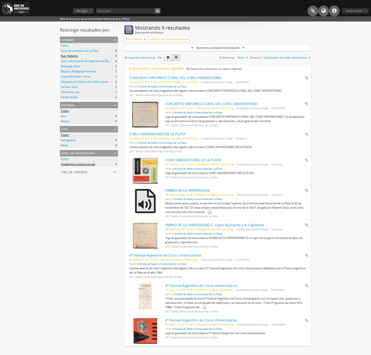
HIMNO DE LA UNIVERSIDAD (187, 190)
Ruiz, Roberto (69, 56)
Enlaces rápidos (334, 11)
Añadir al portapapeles (306, 78)
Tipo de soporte (74, 172)
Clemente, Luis (70, 92)
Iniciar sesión (354, 11)
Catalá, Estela (69, 97)
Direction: (256, 58)
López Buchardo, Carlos (76, 76)
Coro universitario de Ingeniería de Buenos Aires (91, 61)
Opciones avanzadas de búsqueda (217, 48)
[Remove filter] (145, 39)
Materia (67, 105)
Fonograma (68, 140)
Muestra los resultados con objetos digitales (215, 69)
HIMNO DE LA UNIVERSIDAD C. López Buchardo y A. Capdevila (214, 225)
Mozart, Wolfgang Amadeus (78, 71)
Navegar (82, 11)
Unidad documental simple (78, 164)
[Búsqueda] (157, 11)
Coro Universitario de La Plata (80, 51)
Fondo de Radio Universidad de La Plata (162, 86)
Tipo (64, 129)
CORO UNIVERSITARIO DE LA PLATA (157, 134)
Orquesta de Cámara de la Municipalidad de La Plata (94, 82)
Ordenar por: (227, 58)
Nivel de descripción (78, 153)
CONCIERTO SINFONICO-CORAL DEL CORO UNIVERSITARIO (175, 77)
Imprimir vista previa (141, 58)
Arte (63, 116)
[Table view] (176, 57)
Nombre (67, 39)
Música (65, 121)
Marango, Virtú (70, 66)
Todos (65, 45)
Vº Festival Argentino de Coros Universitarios (165, 255)
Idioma (323, 11)
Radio (64, 145)
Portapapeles (312, 11)
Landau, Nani (69, 87)
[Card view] (168, 57)
